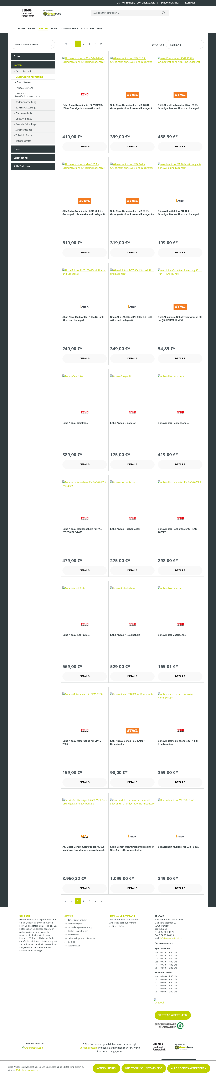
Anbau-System (25, 87)
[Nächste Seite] (95, 44)
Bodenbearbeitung (25, 102)
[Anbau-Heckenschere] (180, 389)
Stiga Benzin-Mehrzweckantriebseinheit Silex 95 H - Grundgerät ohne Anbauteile (132, 849)
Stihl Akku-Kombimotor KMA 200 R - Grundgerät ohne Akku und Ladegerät (83, 213)
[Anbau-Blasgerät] (132, 389)
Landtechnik (21, 157)
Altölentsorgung (75, 923)
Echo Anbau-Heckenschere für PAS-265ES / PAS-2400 (82, 530)
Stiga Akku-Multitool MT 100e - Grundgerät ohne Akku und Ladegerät (179, 213)
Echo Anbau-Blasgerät (122, 423)
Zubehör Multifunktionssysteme (27, 95)
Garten (18, 65)
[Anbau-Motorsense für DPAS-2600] (84, 707)
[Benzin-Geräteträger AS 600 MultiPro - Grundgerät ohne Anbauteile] (84, 813)
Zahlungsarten (170, 3)
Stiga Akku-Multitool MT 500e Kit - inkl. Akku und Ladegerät (131, 319)
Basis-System (24, 82)
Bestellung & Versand (122, 916)
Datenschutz (73, 945)
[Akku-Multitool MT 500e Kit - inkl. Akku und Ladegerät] (132, 283)
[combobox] (125, 13)
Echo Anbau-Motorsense (172, 635)
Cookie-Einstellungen (77, 931)
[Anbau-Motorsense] (180, 601)
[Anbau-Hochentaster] (132, 495)
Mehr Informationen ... (27, 1070)
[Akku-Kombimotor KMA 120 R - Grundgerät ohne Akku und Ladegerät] (132, 71)
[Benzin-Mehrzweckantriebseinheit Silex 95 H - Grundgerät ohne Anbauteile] (132, 813)
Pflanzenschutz (23, 113)
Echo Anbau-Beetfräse (75, 423)
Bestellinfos (118, 926)
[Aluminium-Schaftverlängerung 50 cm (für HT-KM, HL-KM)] (180, 283)
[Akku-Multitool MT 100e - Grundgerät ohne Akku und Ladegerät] (180, 177)
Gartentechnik (23, 71)
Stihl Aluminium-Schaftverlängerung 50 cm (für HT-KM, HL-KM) (180, 319)
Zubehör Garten (24, 135)
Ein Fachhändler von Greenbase (136, 3)
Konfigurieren (107, 1068)
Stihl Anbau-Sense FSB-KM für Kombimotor (127, 742)
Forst (17, 149)
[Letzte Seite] (101, 44)
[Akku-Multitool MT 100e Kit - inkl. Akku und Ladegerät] (84, 283)
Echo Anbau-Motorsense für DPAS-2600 (82, 742)
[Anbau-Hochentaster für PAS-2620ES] (180, 495)
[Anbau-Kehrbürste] (84, 601)
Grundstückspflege (25, 124)
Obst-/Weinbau (23, 118)
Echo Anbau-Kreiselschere (125, 635)
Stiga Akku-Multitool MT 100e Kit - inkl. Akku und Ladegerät (83, 319)
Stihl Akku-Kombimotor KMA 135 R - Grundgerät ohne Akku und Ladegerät (179, 107)
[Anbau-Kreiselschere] (132, 601)
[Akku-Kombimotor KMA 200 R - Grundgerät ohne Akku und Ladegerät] (84, 177)
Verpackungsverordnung (79, 927)
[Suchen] (163, 13)
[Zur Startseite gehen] (40, 12)
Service (69, 916)
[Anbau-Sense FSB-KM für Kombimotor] (132, 707)
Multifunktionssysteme (29, 76)
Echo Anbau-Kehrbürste (76, 635)
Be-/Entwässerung (25, 107)
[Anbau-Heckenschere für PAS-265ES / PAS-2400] (84, 495)
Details (84, 146)
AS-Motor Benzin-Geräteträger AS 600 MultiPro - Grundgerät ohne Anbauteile (83, 848)
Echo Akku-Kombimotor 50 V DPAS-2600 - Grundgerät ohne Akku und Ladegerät (82, 107)
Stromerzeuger (23, 129)
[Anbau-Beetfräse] (84, 389)
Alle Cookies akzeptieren (188, 1068)
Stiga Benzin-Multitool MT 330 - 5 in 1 (178, 847)
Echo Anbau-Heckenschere (173, 423)
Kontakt (190, 3)
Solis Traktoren (22, 166)
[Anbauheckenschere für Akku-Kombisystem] (180, 707)
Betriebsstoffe (23, 141)
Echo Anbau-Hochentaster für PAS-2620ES (177, 530)
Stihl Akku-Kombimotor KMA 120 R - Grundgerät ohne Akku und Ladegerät (131, 107)
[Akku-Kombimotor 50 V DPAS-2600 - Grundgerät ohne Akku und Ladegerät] (84, 71)
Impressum (73, 934)
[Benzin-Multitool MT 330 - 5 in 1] (180, 813)
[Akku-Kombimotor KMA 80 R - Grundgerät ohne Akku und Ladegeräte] (132, 177)
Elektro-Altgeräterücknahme (81, 938)
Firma (17, 56)
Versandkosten (88, 1047)
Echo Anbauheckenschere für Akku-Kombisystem (178, 742)
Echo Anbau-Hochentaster (125, 529)
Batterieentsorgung (77, 920)
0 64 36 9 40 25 (166, 932)
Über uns (24, 916)
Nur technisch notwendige (143, 1068)
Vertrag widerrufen (172, 1015)
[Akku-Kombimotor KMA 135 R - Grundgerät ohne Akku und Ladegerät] (180, 71)
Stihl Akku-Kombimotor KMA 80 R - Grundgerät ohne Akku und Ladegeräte (132, 213)
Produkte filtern (26, 44)
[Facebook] (159, 1001)
